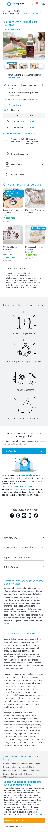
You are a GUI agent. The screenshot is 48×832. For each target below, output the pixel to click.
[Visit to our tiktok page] (36, 515)
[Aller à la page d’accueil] (16, 4)
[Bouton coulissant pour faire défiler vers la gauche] (7, 66)
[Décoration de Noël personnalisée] (23, 11)
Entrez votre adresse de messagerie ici (21, 441)
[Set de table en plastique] (13, 234)
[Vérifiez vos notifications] (40, 4)
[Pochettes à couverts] (35, 198)
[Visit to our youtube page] (24, 515)
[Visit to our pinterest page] (18, 515)
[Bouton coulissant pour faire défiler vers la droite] (41, 66)
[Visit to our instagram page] (30, 515)
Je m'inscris (10, 451)
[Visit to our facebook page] (12, 515)
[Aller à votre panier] (43, 4)
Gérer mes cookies (12, 827)
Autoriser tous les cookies (14, 820)
